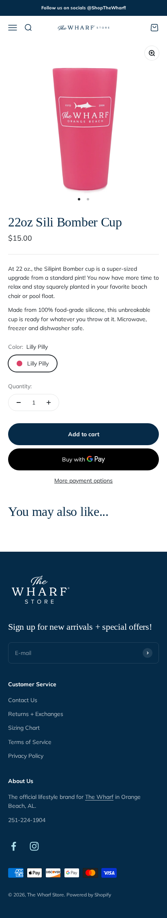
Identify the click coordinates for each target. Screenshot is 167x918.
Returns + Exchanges (35, 714)
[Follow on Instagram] (34, 846)
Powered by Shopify (88, 895)
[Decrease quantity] (19, 402)
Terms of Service (29, 742)
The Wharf (99, 797)
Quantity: (20, 386)
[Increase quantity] (49, 402)
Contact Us (22, 700)
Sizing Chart (24, 727)
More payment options (83, 480)
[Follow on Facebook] (13, 846)
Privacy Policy (25, 755)
